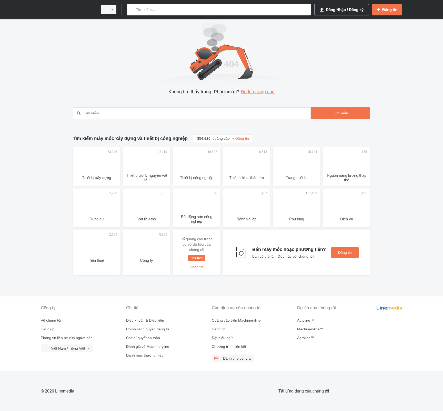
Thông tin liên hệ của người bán (67, 338)
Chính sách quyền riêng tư (147, 329)
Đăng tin (345, 252)
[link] (196, 252)
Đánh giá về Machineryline (147, 346)
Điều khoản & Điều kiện (145, 320)
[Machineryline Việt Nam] (68, 9)
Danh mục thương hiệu (145, 355)
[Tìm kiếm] (131, 9)
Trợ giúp (47, 329)
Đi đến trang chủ (258, 91)
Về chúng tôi (51, 320)
